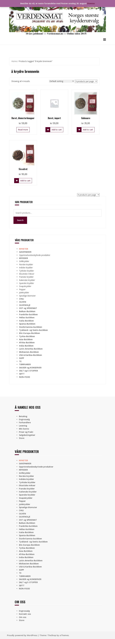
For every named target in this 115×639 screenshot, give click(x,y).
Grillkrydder (24, 261)
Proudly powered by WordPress (22, 635)
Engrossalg (24, 419)
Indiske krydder (26, 267)
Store (21, 438)
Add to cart (57, 129)
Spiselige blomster (27, 295)
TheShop (51, 635)
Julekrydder (24, 292)
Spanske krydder (26, 283)
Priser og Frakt (26, 432)
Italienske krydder (27, 280)
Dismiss (91, 3)
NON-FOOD (24, 377)
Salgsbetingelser (27, 435)
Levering (23, 425)
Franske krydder (26, 277)
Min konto (24, 428)
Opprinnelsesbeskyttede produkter (34, 255)
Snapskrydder (25, 286)
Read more (23, 129)
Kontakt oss (25, 614)
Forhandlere (25, 422)
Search (20, 220)
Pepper (22, 289)
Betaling (23, 416)
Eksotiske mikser (26, 273)
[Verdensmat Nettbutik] (57, 18)
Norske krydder (26, 264)
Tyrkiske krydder (26, 270)
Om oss (22, 617)
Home (14, 61)
